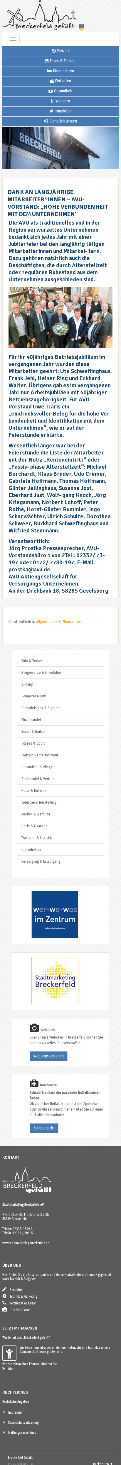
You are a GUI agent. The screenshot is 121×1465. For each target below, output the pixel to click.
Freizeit (62, 50)
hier (10, 1369)
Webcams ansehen (48, 1056)
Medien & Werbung (35, 814)
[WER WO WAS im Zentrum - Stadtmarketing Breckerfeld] (47, 937)
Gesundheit (63, 91)
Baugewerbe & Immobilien (41, 672)
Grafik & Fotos (19, 1310)
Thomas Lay (71, 621)
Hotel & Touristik (33, 790)
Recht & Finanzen (34, 826)
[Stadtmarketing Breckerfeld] (47, 1003)
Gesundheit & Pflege (37, 767)
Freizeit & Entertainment (39, 755)
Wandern (62, 101)
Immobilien (63, 111)
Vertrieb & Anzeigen (21, 1303)
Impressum (14, 1412)
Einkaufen (62, 81)
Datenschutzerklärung (22, 1422)
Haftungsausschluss (21, 1432)
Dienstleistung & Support (40, 708)
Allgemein (44, 621)
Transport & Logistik (36, 837)
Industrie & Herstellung (39, 802)
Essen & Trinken (62, 60)
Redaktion (15, 1290)
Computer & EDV (33, 696)
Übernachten (63, 70)
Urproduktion (31, 849)
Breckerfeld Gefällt (20, 1458)
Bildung (27, 684)
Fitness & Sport (33, 743)
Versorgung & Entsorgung (40, 861)
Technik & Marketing (22, 1296)
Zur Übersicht (44, 1128)
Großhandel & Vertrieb (38, 778)
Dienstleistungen (63, 121)
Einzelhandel (31, 719)
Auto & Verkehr (32, 660)
